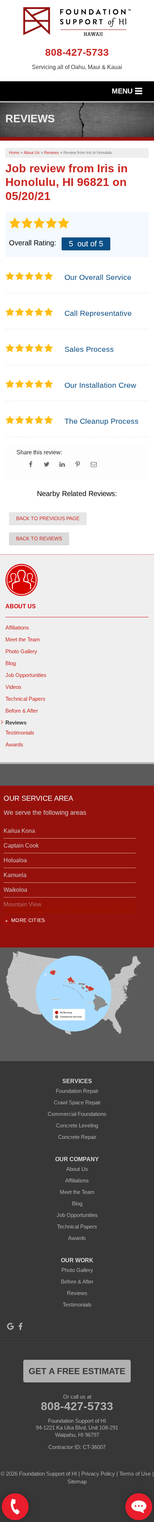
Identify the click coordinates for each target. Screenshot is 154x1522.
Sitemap (77, 1481)
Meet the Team (22, 639)
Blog (10, 663)
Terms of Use (135, 1474)
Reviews (16, 722)
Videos (13, 687)
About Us (20, 606)
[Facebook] (20, 1326)
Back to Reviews (39, 538)
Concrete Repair (77, 1137)
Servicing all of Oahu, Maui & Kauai (77, 67)
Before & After (21, 711)
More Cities (28, 920)
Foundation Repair (77, 1091)
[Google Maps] (10, 1326)
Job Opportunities (26, 675)
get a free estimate (77, 1371)
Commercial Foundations (77, 1114)
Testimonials (19, 733)
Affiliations (17, 627)
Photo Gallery (21, 651)
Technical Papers (25, 699)
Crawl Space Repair (77, 1102)
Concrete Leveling (77, 1125)
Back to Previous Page (48, 518)
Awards (14, 744)
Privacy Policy (98, 1474)
